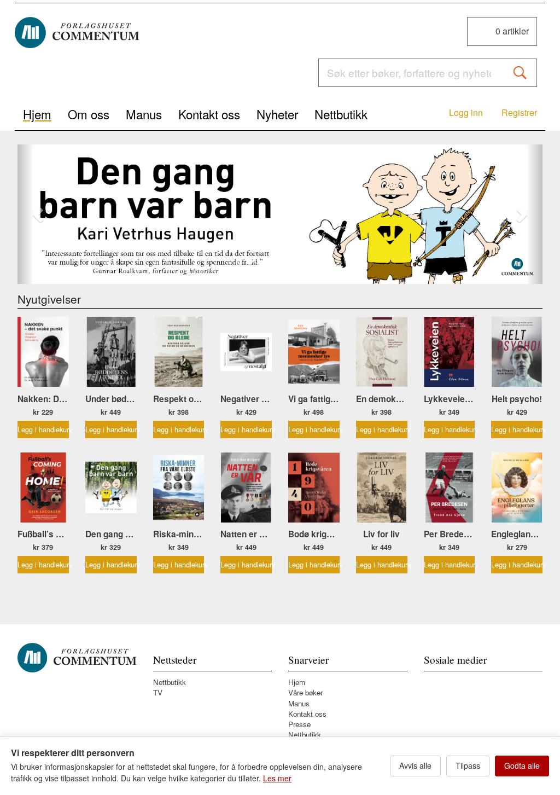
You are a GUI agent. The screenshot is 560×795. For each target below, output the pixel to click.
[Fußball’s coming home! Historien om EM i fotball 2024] (43, 487)
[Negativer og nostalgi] (246, 352)
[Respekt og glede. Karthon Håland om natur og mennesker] (179, 352)
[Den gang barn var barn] (280, 214)
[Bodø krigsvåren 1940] (314, 487)
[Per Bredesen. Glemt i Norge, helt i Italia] (449, 487)
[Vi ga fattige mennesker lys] (314, 352)
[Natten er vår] (246, 487)
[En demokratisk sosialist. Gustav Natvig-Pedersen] (381, 352)
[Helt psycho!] (516, 352)
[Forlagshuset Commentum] (77, 32)
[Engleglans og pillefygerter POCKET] (516, 487)
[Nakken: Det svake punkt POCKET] (43, 352)
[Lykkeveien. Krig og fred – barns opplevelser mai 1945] (449, 352)
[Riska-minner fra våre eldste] (179, 487)
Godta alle (522, 765)
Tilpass (468, 765)
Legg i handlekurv (43, 429)
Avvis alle (415, 765)
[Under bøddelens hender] (111, 352)
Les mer (277, 778)
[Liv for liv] (381, 487)
